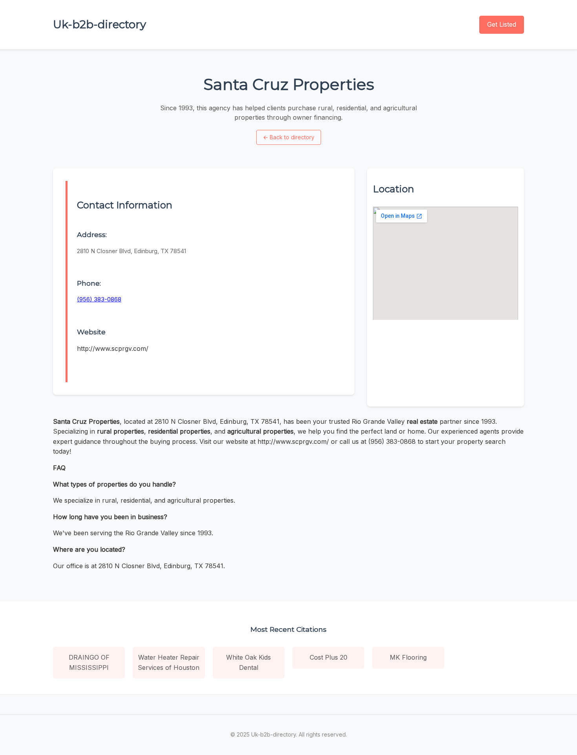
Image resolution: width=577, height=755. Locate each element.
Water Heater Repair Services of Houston (168, 662)
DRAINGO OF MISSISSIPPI (89, 662)
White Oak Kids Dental (248, 662)
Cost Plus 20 (328, 657)
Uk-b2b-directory (99, 24)
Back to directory (288, 137)
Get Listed (501, 24)
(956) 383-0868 (99, 299)
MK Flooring (408, 657)
